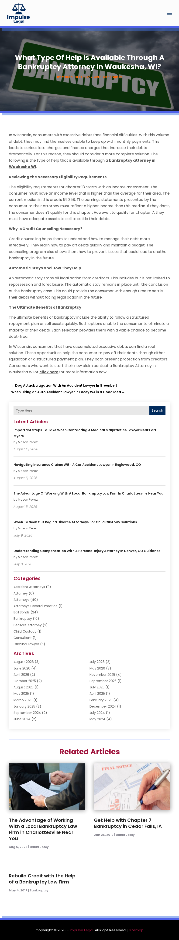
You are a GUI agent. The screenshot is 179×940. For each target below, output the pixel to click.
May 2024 (97, 719)
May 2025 (21, 693)
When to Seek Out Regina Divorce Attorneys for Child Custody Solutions (75, 522)
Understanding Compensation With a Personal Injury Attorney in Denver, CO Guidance (87, 550)
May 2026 (97, 668)
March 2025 (23, 700)
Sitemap (136, 930)
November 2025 (102, 674)
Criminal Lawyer (26, 644)
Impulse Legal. (82, 930)
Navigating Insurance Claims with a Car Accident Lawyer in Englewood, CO (77, 464)
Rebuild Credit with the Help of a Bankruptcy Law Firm (42, 878)
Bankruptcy (112, 77)
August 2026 (24, 661)
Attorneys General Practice (36, 606)
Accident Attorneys (29, 586)
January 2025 (24, 706)
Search (157, 410)
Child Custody (25, 631)
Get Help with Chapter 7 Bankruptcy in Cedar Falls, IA (128, 823)
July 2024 (97, 712)
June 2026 (22, 668)
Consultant (23, 637)
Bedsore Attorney (28, 625)
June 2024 (22, 719)
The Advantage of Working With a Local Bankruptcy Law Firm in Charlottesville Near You (88, 493)
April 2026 (21, 674)
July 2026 (97, 661)
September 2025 (103, 681)
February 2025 (101, 700)
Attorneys (21, 599)
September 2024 (27, 712)
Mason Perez (72, 77)
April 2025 (97, 693)
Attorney (21, 593)
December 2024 (103, 706)
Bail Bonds (22, 612)
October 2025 (25, 681)
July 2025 (97, 687)
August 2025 (24, 687)
